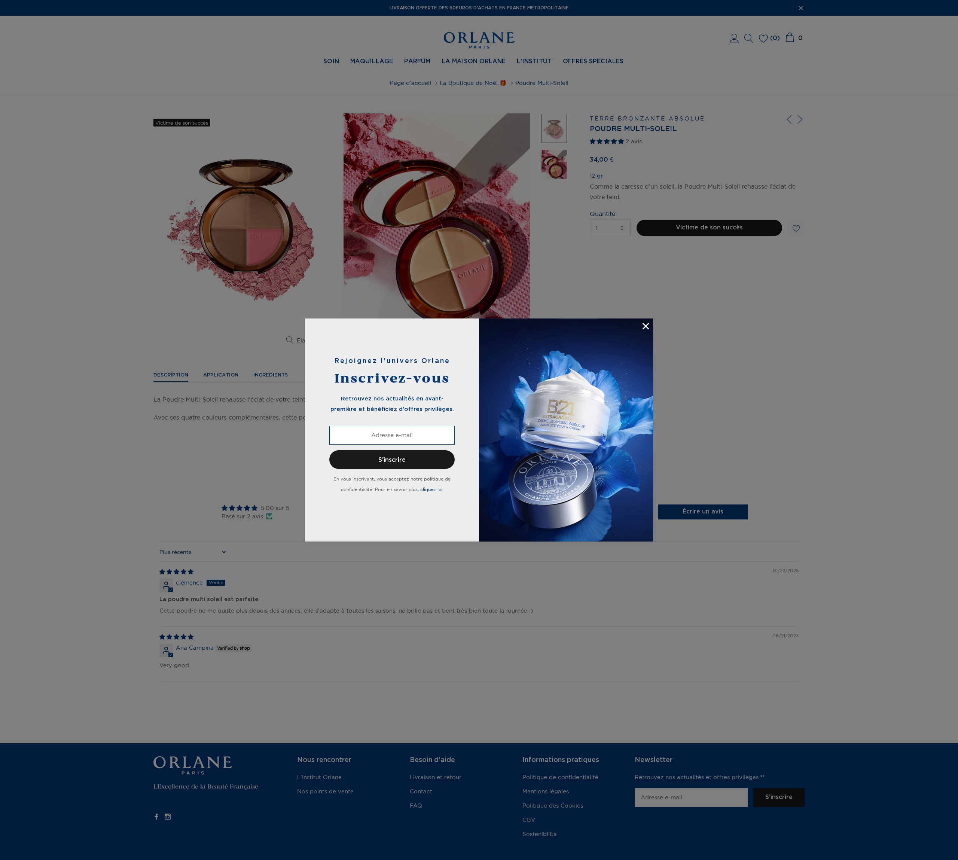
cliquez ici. (431, 489)
